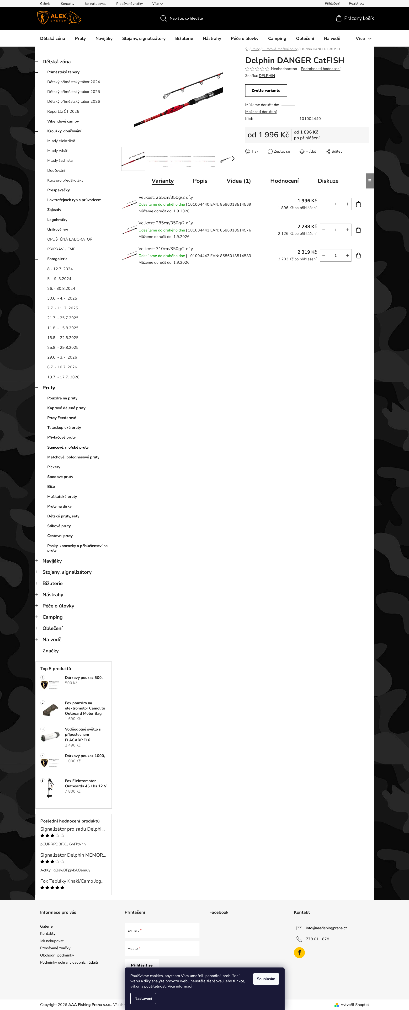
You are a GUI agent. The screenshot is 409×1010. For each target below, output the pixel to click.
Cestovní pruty (60, 535)
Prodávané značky (129, 3)
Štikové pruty (59, 526)
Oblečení (52, 628)
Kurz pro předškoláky (65, 180)
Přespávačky (58, 190)
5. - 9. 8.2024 (59, 278)
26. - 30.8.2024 (61, 288)
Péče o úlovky (58, 605)
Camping (52, 617)
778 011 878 (317, 939)
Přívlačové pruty (61, 437)
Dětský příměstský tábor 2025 (73, 91)
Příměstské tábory (63, 72)
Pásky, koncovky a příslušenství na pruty (77, 548)
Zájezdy (54, 209)
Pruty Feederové (61, 417)
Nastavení (143, 998)
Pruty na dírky (59, 506)
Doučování (56, 170)
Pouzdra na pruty (62, 398)
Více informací (180, 986)
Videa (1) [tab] (239, 181)
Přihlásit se (142, 965)
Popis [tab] (200, 181)
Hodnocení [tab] (284, 181)
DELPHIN (267, 75)
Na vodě (51, 639)
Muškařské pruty (62, 496)
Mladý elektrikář (61, 141)
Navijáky (52, 561)
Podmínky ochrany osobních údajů (69, 962)
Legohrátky (57, 219)
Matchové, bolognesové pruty (73, 457)
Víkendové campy (63, 121)
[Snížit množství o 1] (323, 204)
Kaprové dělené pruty (66, 408)
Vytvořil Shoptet (355, 1004)
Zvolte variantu (266, 90)
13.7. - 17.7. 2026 (63, 377)
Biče (51, 486)
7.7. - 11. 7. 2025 (62, 308)
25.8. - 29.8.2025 (63, 347)
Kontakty (67, 3)
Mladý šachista (60, 160)
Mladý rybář (57, 150)
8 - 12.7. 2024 (60, 269)
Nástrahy (52, 594)
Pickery (53, 467)
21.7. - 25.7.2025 (63, 318)
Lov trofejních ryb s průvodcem (74, 200)
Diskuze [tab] (328, 181)
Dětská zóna (56, 61)
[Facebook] (299, 952)
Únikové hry (57, 229)
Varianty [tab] (163, 181)
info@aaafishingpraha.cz (326, 928)
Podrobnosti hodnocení (320, 68)
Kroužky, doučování (64, 131)
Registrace (356, 3)
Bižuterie (52, 583)
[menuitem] (52, 38)
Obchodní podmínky (57, 955)
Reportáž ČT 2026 (63, 111)
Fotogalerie (57, 259)
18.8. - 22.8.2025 (63, 337)
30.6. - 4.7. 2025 (62, 298)
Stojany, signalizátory (67, 572)
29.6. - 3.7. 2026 (62, 357)
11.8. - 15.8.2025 (63, 328)
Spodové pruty (60, 476)
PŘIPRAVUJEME (61, 249)
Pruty (48, 387)
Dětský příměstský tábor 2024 (73, 82)
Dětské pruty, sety (63, 516)
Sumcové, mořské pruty (68, 447)
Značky (50, 650)
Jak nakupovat (95, 3)
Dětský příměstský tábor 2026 (73, 101)
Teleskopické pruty (64, 427)
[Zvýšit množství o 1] (347, 204)
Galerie (45, 3)
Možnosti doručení (261, 111)
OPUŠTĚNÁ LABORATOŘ (69, 239)
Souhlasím (266, 979)
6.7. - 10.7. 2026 (62, 367)
